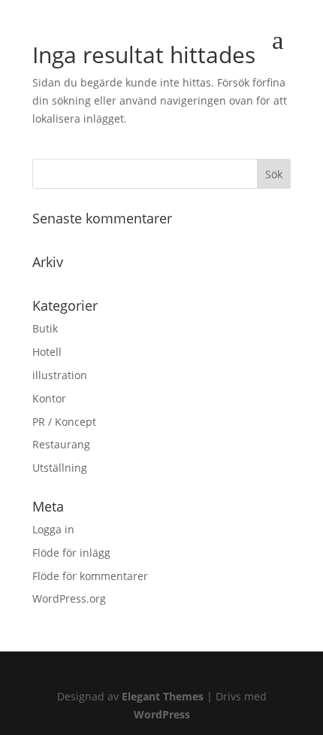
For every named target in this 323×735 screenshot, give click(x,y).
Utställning (59, 467)
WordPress (162, 714)
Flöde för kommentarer (90, 576)
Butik (45, 328)
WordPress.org (69, 598)
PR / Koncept (64, 422)
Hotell (47, 352)
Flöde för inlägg (71, 552)
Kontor (49, 398)
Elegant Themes (163, 696)
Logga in (53, 529)
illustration (59, 375)
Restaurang (61, 444)
